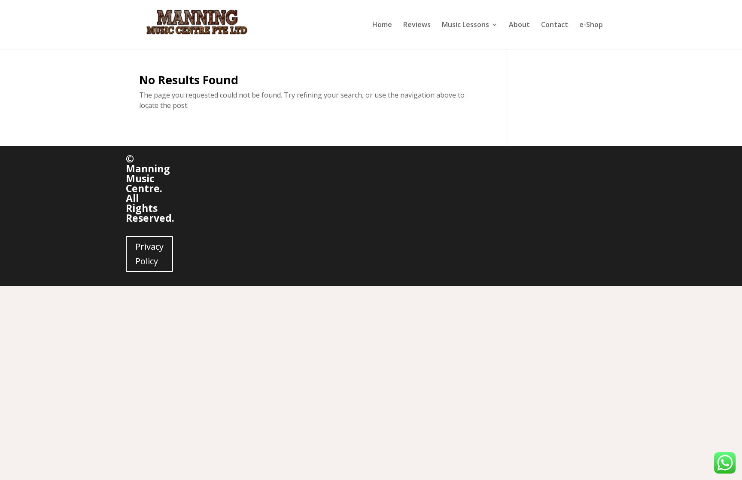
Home (382, 25)
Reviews (417, 25)
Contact (554, 25)
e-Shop (591, 25)
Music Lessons (465, 25)
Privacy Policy (149, 254)
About (519, 25)
